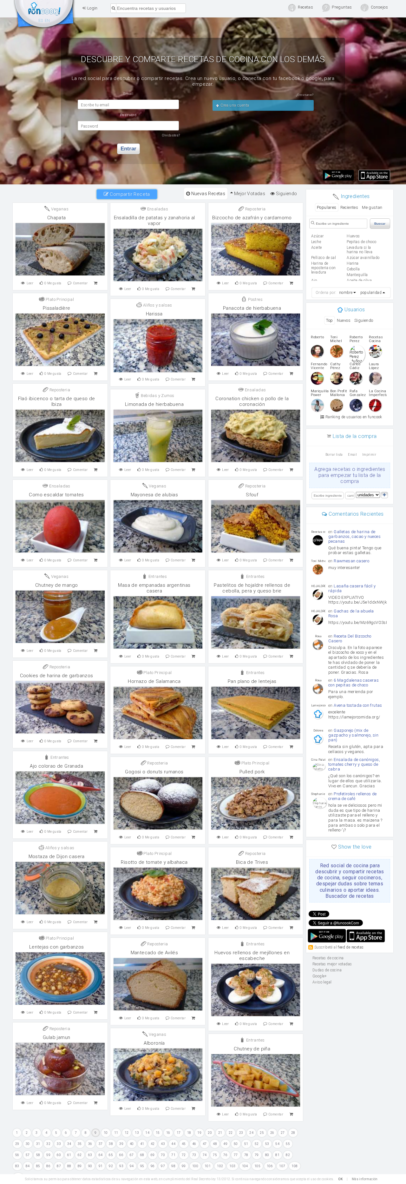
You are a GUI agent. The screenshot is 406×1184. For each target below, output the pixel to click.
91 (101, 1166)
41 (142, 1144)
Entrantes (157, 576)
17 (179, 1132)
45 (184, 1144)
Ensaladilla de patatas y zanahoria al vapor (154, 220)
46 (194, 1144)
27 (283, 1132)
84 (28, 1166)
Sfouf (252, 495)
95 (142, 1166)
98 (173, 1166)
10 (106, 1132)
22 (231, 1132)
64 (101, 1155)
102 (220, 1166)
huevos (353, 236)
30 (28, 1144)
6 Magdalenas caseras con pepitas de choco (353, 682)
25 (262, 1132)
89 (80, 1166)
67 (132, 1155)
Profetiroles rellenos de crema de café (352, 796)
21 (220, 1132)
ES (40, 20)
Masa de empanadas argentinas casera (154, 588)
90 (90, 1166)
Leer (30, 283)
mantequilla (357, 275)
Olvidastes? (171, 135)
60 (59, 1155)
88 (69, 1166)
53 (267, 1144)
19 (199, 1132)
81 (277, 1155)
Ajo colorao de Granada (56, 766)
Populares (327, 207)
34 (69, 1144)
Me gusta (53, 283)
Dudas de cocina (327, 970)
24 (251, 1132)
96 (153, 1166)
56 (17, 1155)
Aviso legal (321, 982)
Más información (365, 1179)
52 (257, 1144)
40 (132, 1144)
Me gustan (372, 207)
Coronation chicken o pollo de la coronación (252, 401)
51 (246, 1144)
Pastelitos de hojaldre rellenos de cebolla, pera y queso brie (252, 588)
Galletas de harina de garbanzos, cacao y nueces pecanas (354, 536)
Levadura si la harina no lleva (359, 249)
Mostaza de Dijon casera (57, 856)
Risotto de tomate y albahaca (154, 862)
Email (352, 454)
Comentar (80, 283)
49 (225, 1144)
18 (189, 1132)
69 (153, 1155)
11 (116, 1132)
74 (205, 1155)
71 (173, 1155)
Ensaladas (157, 209)
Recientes (349, 207)
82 (288, 1155)
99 (184, 1166)
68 (142, 1155)
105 (257, 1166)
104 (245, 1166)
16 (168, 1132)
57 (28, 1155)
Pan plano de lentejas (252, 681)
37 (101, 1144)
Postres (255, 299)
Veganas (59, 209)
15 (158, 1132)
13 (137, 1132)
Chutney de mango (56, 585)
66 (121, 1155)
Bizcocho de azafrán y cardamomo (251, 218)
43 (163, 1144)
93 (121, 1166)
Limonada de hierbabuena (154, 404)
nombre (345, 292)
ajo (314, 280)
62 (80, 1155)
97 (163, 1166)
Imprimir (369, 454)
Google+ (319, 976)
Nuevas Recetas (207, 193)
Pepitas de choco (361, 242)
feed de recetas (350, 947)
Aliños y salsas (157, 305)
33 (59, 1144)
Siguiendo (286, 193)
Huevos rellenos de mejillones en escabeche (252, 955)
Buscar (379, 223)
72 (184, 1155)
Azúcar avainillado (363, 257)
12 (127, 1132)
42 (153, 1144)
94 (132, 1166)
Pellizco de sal (323, 257)
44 (173, 1144)
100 (195, 1166)
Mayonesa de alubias (154, 495)
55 (288, 1144)
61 (69, 1155)
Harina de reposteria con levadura (323, 268)
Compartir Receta (129, 194)
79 (257, 1155)
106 (270, 1166)
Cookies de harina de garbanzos (56, 675)
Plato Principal (59, 299)
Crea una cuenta (234, 105)
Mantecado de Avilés (154, 953)
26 (272, 1132)
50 (236, 1144)
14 (147, 1132)
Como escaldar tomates (56, 495)
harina (352, 263)
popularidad (371, 292)
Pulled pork (252, 772)
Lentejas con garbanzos (56, 947)
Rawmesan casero (351, 561)
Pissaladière (56, 308)
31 (38, 1144)
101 (208, 1166)
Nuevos (343, 320)
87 (59, 1166)
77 (236, 1155)
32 (48, 1144)
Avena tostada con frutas (358, 705)
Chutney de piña (252, 1049)
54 (277, 1144)
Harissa (154, 314)
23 (241, 1132)
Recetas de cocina (44, 15)
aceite (316, 247)
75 (215, 1155)
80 (267, 1155)
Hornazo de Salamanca (154, 681)
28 (293, 1132)
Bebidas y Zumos (157, 395)
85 (38, 1166)
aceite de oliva (359, 280)
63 (90, 1155)
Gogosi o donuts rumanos (154, 772)
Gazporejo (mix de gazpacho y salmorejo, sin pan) (353, 735)
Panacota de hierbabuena (252, 308)
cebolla (353, 269)
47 (205, 1144)
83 (17, 1166)
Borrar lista (334, 454)
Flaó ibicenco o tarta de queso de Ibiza (56, 401)
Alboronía (154, 1043)
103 (232, 1166)
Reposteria (254, 209)
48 (215, 1144)
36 (90, 1144)
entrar (128, 149)
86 (48, 1166)
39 (121, 1144)
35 (80, 1144)
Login (91, 8)
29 (17, 1144)
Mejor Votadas (249, 193)
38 (111, 1144)
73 (194, 1155)
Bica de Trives (252, 862)
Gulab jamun (56, 1037)
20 (210, 1132)
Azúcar (317, 236)
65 (111, 1155)
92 (111, 1166)
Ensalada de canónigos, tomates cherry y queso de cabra (354, 764)
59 (48, 1155)
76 (225, 1155)
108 (294, 1166)
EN (47, 20)
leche (316, 242)
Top (329, 320)
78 (246, 1155)
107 (282, 1166)
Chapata (56, 218)
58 (38, 1155)
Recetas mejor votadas (332, 964)
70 (163, 1155)
